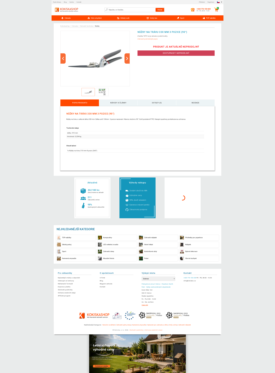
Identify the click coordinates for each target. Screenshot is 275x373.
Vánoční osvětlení (108, 325)
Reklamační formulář (65, 284)
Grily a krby (173, 325)
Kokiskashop (65, 26)
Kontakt (79, 2)
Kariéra (72, 2)
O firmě (102, 278)
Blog (65, 2)
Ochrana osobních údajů (67, 293)
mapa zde (145, 305)
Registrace (211, 2)
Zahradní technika (86, 26)
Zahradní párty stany (123, 325)
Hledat (159, 10)
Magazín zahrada (106, 284)
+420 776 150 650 (190, 278)
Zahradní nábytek (184, 325)
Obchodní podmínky (65, 290)
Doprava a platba (64, 287)
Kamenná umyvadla (139, 325)
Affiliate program (64, 296)
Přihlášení (202, 2)
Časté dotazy (57, 2)
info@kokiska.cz (190, 281)
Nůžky (97, 26)
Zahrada (75, 26)
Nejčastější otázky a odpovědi (69, 278)
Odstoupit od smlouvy (66, 281)
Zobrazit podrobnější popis (148, 39)
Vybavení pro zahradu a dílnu (157, 325)
